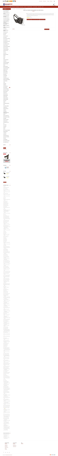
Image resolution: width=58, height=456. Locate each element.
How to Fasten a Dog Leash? (6, 353)
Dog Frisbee (5, 233)
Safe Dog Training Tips (6, 291)
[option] (6, 158)
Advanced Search (5, 149)
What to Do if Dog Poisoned (6, 373)
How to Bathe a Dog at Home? (6, 347)
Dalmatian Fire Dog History (6, 221)
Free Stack (5, 379)
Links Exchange (5, 380)
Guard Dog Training (5, 254)
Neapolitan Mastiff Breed (6, 362)
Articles (4, 186)
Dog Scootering (5, 238)
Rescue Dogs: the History (6, 289)
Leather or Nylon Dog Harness (6, 279)
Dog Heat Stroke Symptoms (6, 340)
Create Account (14, 446)
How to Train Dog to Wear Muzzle (7, 271)
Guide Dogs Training (6, 255)
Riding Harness (5, 290)
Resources (5, 197)
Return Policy (6, 446)
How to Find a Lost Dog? (6, 266)
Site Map (5, 448)
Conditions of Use (6, 447)
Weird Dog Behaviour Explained (7, 372)
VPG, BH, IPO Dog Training (6, 312)
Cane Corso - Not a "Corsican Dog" (7, 213)
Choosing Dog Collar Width (6, 220)
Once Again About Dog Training (7, 283)
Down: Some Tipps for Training (7, 414)
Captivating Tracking (6, 390)
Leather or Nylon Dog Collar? (6, 278)
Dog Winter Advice (5, 345)
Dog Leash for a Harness (6, 386)
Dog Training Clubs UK (6, 189)
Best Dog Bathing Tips (6, 328)
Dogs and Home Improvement (6, 246)
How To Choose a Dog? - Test (6, 260)
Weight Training (5, 313)
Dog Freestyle (5, 232)
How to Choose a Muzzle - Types (7, 261)
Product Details (47, 29)
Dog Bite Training (5, 222)
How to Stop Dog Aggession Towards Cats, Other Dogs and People (6, 356)
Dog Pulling (5, 237)
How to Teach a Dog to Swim (6, 357)
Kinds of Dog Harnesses (6, 396)
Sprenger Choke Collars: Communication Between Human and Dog (7, 300)
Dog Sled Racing (5, 239)
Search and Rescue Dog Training (7, 293)
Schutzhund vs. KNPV (6, 292)
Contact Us (6, 449)
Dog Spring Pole (5, 240)
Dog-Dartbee (5, 245)
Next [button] (10, 158)
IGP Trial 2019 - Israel (6, 193)
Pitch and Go (5, 286)
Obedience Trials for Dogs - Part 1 (7, 363)
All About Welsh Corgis (6, 327)
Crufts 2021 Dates (5, 188)
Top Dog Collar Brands (6, 306)
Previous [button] (3, 158)
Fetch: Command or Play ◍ (6, 417)
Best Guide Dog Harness (6, 205)
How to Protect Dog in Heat (6, 354)
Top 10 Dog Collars (5, 371)
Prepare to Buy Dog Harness (6, 391)
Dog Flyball (5, 231)
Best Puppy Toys (5, 206)
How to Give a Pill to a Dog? (6, 267)
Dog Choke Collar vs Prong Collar (7, 224)
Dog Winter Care (5, 346)
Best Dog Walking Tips (6, 204)
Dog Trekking (5, 241)
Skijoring (4, 198)
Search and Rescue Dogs (6, 294)
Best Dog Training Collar (6, 203)
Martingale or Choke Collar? (6, 280)
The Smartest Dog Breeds (6, 370)
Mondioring (5, 282)
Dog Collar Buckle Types (6, 225)
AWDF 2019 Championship (6, 187)
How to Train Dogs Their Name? (7, 272)
